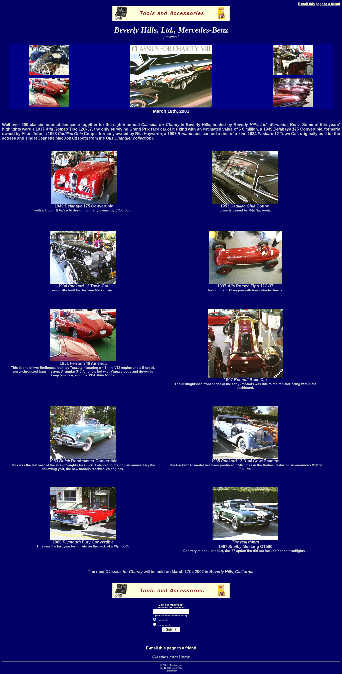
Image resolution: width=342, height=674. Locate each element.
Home (171, 657)
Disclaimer (171, 670)
